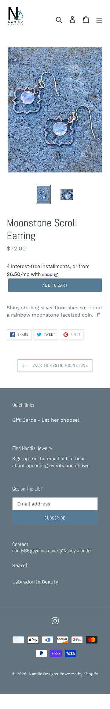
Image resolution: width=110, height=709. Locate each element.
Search (20, 565)
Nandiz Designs (43, 674)
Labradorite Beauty (35, 582)
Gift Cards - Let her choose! (45, 420)
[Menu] (99, 20)
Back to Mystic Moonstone (59, 365)
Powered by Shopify (79, 674)
